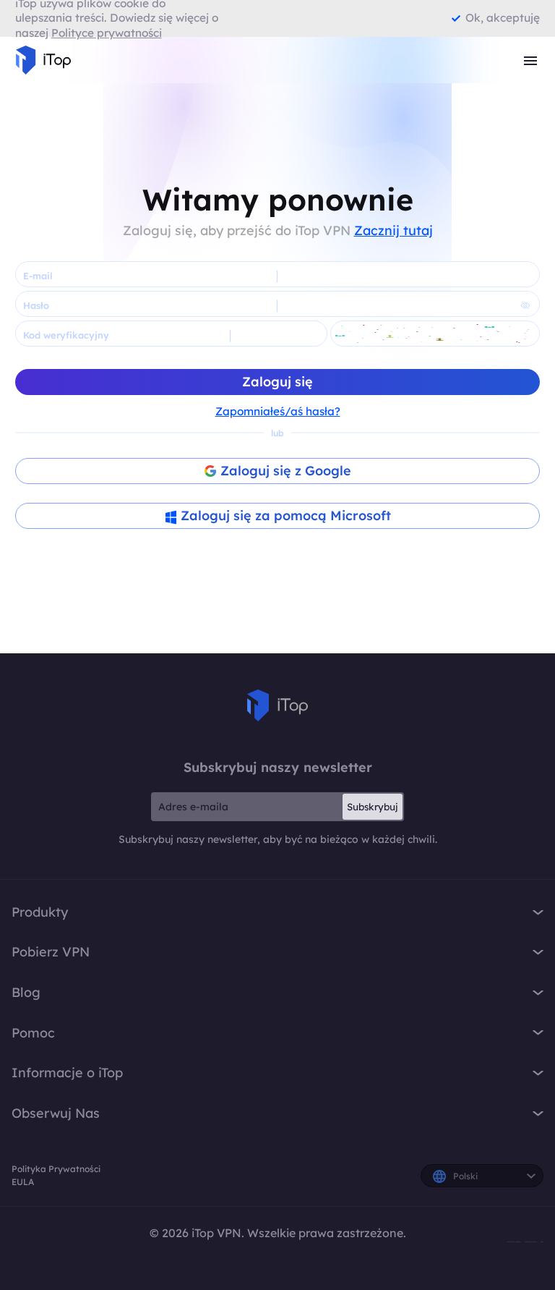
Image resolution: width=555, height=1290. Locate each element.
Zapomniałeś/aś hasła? (277, 411)
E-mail (37, 275)
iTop (277, 705)
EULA (23, 1181)
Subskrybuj (372, 806)
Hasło (36, 305)
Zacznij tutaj (393, 230)
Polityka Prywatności (56, 1168)
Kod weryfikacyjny (66, 335)
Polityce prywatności (106, 33)
